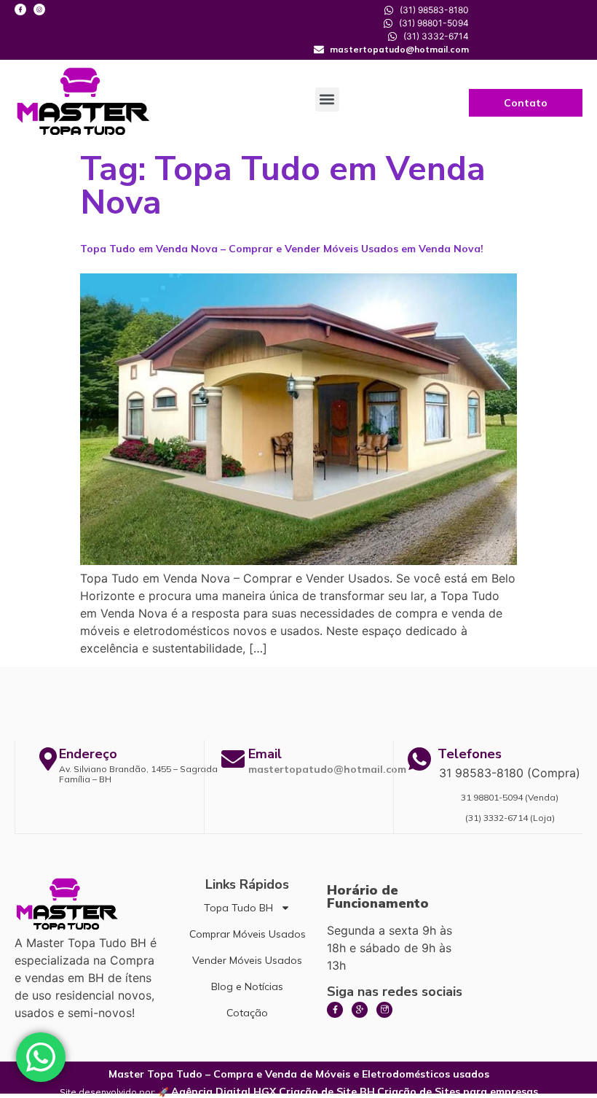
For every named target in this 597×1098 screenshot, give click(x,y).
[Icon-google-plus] (360, 1010)
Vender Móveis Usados (247, 960)
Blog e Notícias (247, 986)
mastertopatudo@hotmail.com (327, 769)
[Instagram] (39, 9)
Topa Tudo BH (238, 907)
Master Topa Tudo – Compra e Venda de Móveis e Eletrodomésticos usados (298, 1074)
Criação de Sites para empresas (457, 1091)
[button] (327, 99)
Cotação (247, 1012)
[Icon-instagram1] (384, 1010)
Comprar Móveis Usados (247, 934)
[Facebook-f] (20, 9)
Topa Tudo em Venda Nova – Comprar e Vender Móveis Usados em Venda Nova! (281, 248)
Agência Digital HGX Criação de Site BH (273, 1091)
